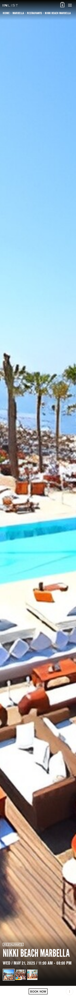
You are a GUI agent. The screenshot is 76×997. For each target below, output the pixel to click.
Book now (38, 991)
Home (6, 13)
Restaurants (34, 13)
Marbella (18, 13)
